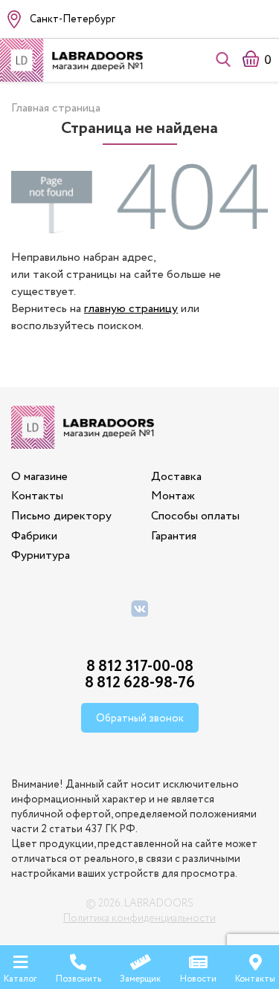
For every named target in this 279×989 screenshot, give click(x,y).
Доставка (176, 476)
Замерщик (140, 978)
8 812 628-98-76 (140, 683)
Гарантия (173, 536)
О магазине (39, 476)
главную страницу (131, 308)
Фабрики (34, 536)
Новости (198, 978)
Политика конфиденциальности (139, 918)
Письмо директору (61, 516)
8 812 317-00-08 (139, 666)
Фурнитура (40, 555)
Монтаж (173, 496)
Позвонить (78, 978)
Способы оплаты (195, 516)
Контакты (37, 496)
